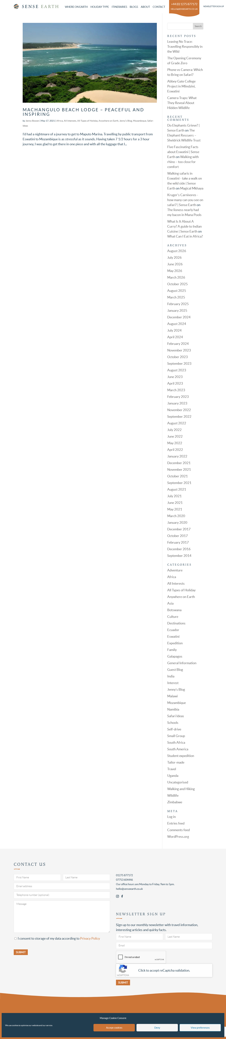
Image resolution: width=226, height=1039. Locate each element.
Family (172, 650)
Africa (59, 120)
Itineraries (119, 6)
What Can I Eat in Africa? (185, 236)
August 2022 (176, 423)
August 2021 (176, 489)
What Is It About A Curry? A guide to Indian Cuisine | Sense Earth (184, 226)
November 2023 (179, 350)
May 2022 (174, 443)
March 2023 (176, 390)
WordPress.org (178, 836)
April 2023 (175, 383)
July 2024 (174, 330)
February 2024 (178, 344)
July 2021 (174, 496)
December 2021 (179, 463)
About (145, 6)
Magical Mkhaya (191, 188)
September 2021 (179, 483)
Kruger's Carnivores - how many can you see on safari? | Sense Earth (185, 200)
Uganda (172, 775)
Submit (123, 982)
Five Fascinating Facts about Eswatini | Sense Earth (183, 152)
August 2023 (176, 370)
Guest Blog (175, 669)
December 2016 (179, 549)
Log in (171, 817)
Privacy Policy (90, 938)
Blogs (134, 6)
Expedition (175, 643)
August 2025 (176, 291)
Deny (157, 1027)
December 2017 (179, 529)
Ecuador (173, 630)
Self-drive (174, 729)
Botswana (174, 610)
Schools (172, 722)
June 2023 (175, 377)
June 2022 (175, 436)
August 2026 (176, 251)
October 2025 (177, 284)
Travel (171, 769)
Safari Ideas (175, 716)
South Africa (176, 742)
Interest (173, 683)
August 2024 (176, 324)
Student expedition (180, 756)
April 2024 (175, 337)
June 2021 (175, 503)
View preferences (200, 1027)
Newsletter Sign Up (213, 6)
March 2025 (176, 297)
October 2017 (177, 536)
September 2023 (179, 363)
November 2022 (179, 410)
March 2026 (176, 277)
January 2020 (177, 522)
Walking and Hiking (181, 789)
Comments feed (178, 830)
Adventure (174, 570)
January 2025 (177, 310)
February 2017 (178, 542)
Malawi (172, 696)
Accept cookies (114, 1027)
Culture (172, 616)
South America (177, 749)
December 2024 (179, 317)
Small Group (176, 736)
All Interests (70, 120)
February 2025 (178, 304)
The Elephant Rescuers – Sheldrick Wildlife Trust (184, 135)
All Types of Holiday (87, 120)
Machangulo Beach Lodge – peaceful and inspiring (83, 112)
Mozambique (139, 120)
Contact (159, 6)
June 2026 (175, 264)
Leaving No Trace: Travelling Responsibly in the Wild (185, 46)
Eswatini (173, 636)
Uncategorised (177, 782)
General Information (181, 663)
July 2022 (174, 430)
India (170, 676)
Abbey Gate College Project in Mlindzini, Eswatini (181, 86)
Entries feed (175, 823)
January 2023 (177, 403)
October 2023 (177, 357)
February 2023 (178, 397)
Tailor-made (175, 762)
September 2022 (179, 416)
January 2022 (177, 456)
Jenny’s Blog (125, 120)
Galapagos (174, 656)
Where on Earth (76, 6)
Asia (170, 603)
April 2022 (175, 450)
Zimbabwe (174, 802)
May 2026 (174, 271)
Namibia (173, 709)
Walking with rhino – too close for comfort (183, 162)
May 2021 (174, 509)
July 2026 (174, 257)
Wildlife (173, 795)
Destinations (176, 623)
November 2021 (179, 469)
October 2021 (177, 476)
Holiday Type (99, 6)
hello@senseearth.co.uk (184, 9)
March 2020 (176, 516)
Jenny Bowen (32, 120)
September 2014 (179, 556)
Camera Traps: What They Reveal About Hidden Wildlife (182, 103)
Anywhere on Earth (108, 120)
